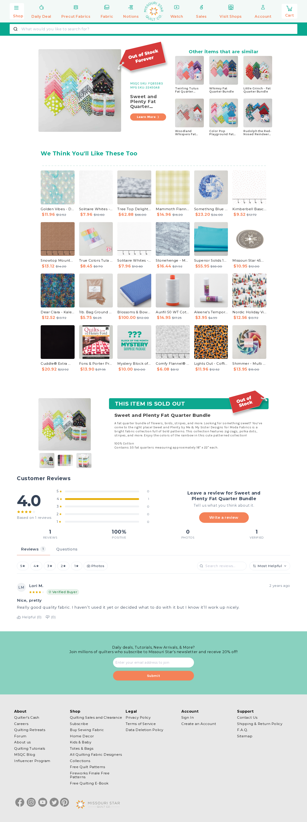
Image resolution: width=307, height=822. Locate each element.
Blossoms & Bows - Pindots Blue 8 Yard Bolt (134, 312)
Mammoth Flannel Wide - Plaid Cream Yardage (173, 209)
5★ (22, 566)
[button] (17, 10)
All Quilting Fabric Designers (96, 754)
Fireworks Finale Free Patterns (90, 775)
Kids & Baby (80, 742)
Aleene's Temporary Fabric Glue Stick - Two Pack (211, 312)
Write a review (223, 517)
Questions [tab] (66, 549)
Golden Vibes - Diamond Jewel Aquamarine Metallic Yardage (58, 209)
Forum (20, 736)
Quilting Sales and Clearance (96, 718)
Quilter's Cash (26, 718)
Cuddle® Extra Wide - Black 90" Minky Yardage (58, 363)
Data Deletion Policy (144, 730)
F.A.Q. (242, 730)
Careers (21, 724)
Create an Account (198, 724)
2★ (63, 566)
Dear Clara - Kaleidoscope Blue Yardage (58, 312)
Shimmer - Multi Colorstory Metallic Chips (249, 363)
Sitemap (244, 736)
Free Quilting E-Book (89, 783)
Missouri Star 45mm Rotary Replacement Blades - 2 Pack (249, 260)
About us (22, 742)
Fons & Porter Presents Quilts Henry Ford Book (96, 363)
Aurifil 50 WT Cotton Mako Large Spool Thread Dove (173, 312)
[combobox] (153, 29)
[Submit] (16, 29)
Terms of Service (141, 724)
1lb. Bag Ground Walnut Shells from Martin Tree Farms (96, 312)
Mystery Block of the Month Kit (134, 363)
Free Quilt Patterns (87, 767)
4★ (36, 566)
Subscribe (79, 724)
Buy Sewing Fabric (87, 730)
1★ (76, 566)
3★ (49, 566)
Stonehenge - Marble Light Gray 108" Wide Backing (173, 260)
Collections (80, 761)
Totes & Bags (81, 748)
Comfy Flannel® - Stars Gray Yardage (173, 363)
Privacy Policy (138, 718)
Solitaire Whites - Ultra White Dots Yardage (134, 260)
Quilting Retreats (29, 730)
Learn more (146, 117)
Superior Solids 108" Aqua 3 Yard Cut (211, 260)
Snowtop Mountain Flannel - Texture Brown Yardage (58, 260)
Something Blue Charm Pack (211, 209)
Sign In (187, 718)
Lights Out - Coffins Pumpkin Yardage (211, 363)
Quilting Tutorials (29, 748)
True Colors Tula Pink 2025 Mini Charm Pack (96, 260)
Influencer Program (32, 761)
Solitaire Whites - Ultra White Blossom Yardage (96, 209)
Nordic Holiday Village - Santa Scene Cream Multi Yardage (249, 312)
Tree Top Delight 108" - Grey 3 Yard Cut (134, 209)
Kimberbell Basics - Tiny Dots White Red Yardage (249, 209)
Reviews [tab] (32, 549)
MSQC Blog (24, 754)
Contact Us (247, 718)
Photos (98, 566)
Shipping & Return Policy (259, 724)
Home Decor (82, 736)
